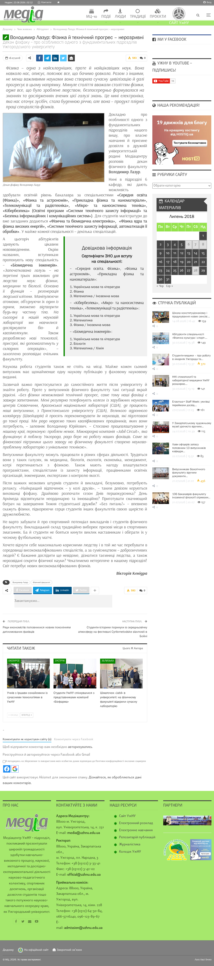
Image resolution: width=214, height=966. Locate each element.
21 (195, 262)
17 (167, 262)
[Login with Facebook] (6, 769)
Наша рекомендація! (178, 106)
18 (175, 262)
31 (167, 279)
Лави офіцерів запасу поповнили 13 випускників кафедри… (189, 448)
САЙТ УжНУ (179, 23)
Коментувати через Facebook (73, 739)
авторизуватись (80, 747)
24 (168, 270)
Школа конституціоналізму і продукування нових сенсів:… (191, 314)
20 (189, 262)
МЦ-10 (91, 17)
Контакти (46, 2)
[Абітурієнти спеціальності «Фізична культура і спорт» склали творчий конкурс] (160, 338)
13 (188, 253)
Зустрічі (60, 661)
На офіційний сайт (36, 950)
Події (106, 17)
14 (195, 253)
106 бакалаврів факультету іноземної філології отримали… (191, 495)
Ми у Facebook (171, 40)
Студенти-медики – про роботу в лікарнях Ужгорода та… (191, 357)
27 (188, 270)
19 (181, 262)
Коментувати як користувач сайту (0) (27, 739)
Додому (8, 950)
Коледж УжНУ (130, 851)
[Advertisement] (88, 601)
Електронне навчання (136, 830)
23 (160, 270)
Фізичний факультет (41, 582)
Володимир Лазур (20, 582)
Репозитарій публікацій (137, 837)
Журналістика (129, 844)
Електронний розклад (136, 823)
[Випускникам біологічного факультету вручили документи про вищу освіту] (160, 473)
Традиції (138, 17)
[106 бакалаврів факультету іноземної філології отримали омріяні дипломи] (160, 498)
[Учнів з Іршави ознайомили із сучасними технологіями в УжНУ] (28, 673)
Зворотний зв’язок (69, 950)
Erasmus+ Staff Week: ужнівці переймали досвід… (191, 403)
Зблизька (108, 661)
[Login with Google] (15, 769)
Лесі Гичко (205, 959)
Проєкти (158, 17)
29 (203, 270)
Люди (120, 17)
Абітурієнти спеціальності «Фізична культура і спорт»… (189, 335)
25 (174, 270)
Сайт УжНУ (127, 816)
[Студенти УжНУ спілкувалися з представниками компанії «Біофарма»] (75, 673)
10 (167, 253)
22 (203, 262)
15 (203, 253)
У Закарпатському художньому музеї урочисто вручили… (191, 424)
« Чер (160, 286)
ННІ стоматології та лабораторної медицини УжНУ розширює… (190, 380)
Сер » (169, 286)
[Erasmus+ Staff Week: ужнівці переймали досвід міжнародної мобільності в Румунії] (160, 406)
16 (160, 262)
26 (181, 270)
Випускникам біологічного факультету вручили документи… (188, 472)
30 (160, 279)
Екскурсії (14, 661)
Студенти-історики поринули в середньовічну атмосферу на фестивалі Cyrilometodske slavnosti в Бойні (112, 631)
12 (181, 253)
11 (174, 253)
